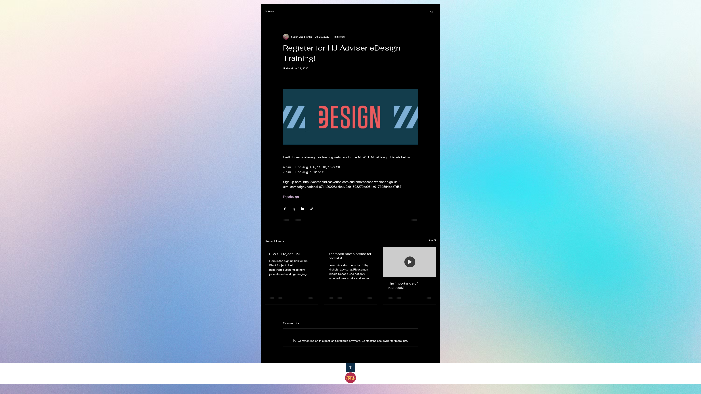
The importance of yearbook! (403, 285)
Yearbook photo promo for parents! (350, 256)
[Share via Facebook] (284, 208)
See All (432, 240)
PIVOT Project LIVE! (285, 254)
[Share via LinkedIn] (302, 208)
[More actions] (416, 36)
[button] (431, 11)
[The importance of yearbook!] (409, 262)
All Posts (269, 11)
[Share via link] (311, 208)
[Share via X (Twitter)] (293, 208)
